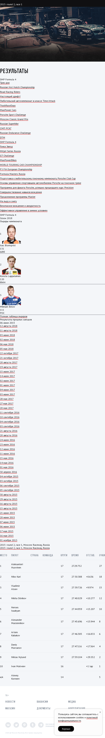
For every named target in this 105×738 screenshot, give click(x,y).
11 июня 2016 (7, 453)
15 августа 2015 (8, 508)
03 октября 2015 (9, 480)
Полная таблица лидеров (13, 316)
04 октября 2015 (9, 476)
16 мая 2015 (7, 535)
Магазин (10, 708)
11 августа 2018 (8, 330)
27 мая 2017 (6, 403)
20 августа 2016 (8, 435)
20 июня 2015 (7, 517)
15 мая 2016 (7, 458)
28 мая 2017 (7, 398)
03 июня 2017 (7, 394)
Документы (43, 708)
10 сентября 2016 (9, 417)
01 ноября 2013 (8, 540)
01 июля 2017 (7, 385)
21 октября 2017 (9, 357)
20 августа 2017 (8, 362)
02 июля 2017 (7, 380)
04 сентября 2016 (9, 421)
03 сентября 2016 (9, 426)
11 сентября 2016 (9, 412)
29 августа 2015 (8, 499)
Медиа (72, 702)
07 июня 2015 (7, 522)
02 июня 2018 (7, 339)
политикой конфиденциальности (78, 719)
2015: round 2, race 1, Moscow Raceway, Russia (25, 548)
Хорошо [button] (66, 728)
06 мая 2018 (7, 344)
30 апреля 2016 (8, 471)
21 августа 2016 (8, 430)
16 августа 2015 (8, 503)
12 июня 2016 (7, 449)
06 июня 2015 (7, 526)
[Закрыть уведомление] (100, 712)
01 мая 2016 (7, 467)
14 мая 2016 (7, 462)
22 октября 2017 (9, 353)
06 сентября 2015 (9, 485)
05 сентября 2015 (9, 490)
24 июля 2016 (7, 440)
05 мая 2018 (7, 348)
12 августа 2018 (8, 325)
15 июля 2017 (7, 371)
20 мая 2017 (7, 408)
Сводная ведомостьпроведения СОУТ (53, 725)
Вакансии (42, 702)
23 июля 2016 (7, 444)
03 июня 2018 (7, 335)
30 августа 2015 (8, 494)
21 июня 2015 (7, 512)
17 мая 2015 (6, 531)
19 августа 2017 (8, 367)
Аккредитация (76, 708)
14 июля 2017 (7, 376)
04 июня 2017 (7, 389)
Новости (10, 702)
